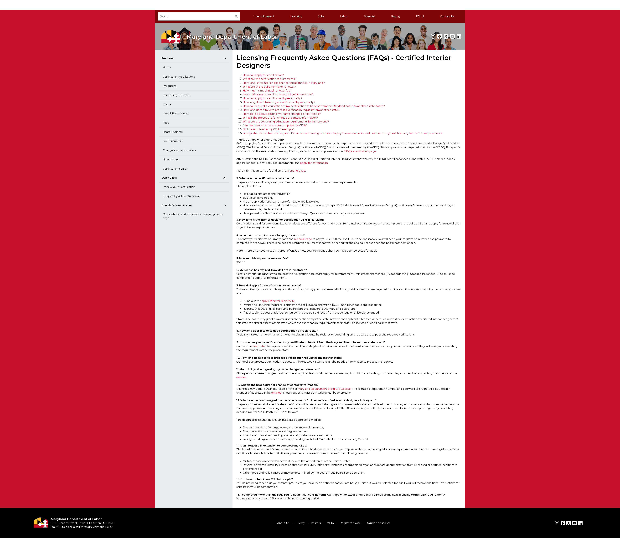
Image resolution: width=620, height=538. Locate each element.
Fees (166, 122)
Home (167, 67)
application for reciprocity (278, 301)
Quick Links (169, 177)
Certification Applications (179, 76)
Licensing (296, 16)
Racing (395, 16)
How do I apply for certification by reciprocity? (272, 98)
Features (167, 58)
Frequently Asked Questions (181, 196)
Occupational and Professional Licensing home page (193, 216)
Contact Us (447, 16)
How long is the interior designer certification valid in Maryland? (284, 82)
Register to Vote (350, 523)
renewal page (303, 239)
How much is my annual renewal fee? (267, 90)
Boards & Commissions (176, 205)
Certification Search (175, 168)
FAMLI (424, 17)
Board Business (172, 131)
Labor (344, 16)
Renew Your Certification (179, 186)
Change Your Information (179, 150)
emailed (241, 377)
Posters (316, 523)
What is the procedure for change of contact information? (280, 117)
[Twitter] (568, 523)
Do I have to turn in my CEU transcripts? (268, 129)
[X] (446, 36)
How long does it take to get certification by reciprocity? (279, 102)
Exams (167, 104)
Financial (369, 16)
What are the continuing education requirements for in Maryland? (286, 121)
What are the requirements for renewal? (269, 86)
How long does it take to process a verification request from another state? (291, 110)
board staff (260, 346)
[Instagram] (433, 36)
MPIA (330, 523)
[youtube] (452, 36)
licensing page (296, 170)
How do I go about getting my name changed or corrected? (282, 113)
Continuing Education (177, 95)
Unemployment (263, 16)
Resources (169, 85)
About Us (283, 523)
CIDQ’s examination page (360, 151)
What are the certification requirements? (269, 79)
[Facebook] (439, 36)
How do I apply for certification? (263, 75)
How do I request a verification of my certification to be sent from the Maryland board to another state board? (314, 106)
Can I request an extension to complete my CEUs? (275, 125)
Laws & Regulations (175, 113)
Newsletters (170, 159)
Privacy (300, 523)
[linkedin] (459, 36)
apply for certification (314, 162)
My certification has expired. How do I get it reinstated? (278, 94)
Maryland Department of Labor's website (324, 388)
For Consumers (172, 141)
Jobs (321, 16)
